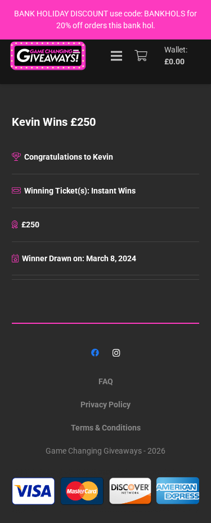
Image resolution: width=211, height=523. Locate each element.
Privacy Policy (105, 404)
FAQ (105, 381)
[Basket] (140, 56)
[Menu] (116, 56)
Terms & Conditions (106, 427)
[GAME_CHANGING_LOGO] (49, 56)
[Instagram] (116, 353)
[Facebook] (95, 353)
